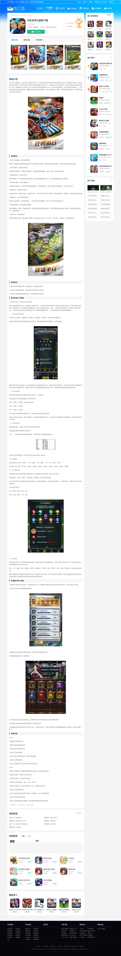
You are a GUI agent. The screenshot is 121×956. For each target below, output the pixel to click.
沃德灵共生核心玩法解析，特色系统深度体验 (93, 217)
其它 (8, 939)
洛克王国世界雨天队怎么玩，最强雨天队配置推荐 (93, 208)
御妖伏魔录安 (65, 928)
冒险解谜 (17, 937)
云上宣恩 (82, 937)
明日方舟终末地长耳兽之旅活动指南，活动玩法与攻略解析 (106, 217)
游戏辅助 (35, 939)
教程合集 (97, 2)
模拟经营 (17, 935)
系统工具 (27, 931)
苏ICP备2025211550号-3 (65, 949)
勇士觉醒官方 (73, 933)
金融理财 (35, 935)
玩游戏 (79, 2)
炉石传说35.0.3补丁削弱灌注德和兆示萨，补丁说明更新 (93, 212)
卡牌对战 (17, 933)
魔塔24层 (64, 931)
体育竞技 (29, 15)
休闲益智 (9, 931)
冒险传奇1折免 (74, 931)
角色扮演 (9, 928)
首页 (20, 15)
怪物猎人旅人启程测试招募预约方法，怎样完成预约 (106, 196)
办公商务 (27, 939)
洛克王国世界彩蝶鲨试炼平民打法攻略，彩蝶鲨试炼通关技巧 (93, 204)
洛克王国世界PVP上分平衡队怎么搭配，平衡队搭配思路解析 (106, 212)
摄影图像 (35, 933)
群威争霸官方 (65, 935)
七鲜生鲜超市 (83, 931)
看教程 (91, 2)
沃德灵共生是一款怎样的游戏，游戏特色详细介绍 (93, 200)
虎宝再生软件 (91, 931)
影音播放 (35, 928)
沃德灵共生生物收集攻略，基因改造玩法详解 (106, 200)
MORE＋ (109, 15)
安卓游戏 (24, 15)
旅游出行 (27, 937)
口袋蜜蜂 (90, 935)
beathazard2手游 (74, 935)
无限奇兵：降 (73, 928)
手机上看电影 (101, 928)
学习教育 (35, 931)
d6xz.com (45, 949)
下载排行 (111, 2)
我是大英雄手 (73, 937)
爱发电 (89, 933)
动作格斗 (17, 928)
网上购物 (27, 935)
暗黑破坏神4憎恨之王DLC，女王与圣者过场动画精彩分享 (106, 208)
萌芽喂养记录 (91, 937)
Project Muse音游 (66, 937)
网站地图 (81, 946)
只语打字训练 (83, 935)
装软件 (85, 2)
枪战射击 (17, 931)
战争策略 (9, 933)
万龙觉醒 (63, 933)
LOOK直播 (90, 928)
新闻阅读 (27, 933)
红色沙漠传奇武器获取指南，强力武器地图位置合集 (93, 196)
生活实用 (35, 937)
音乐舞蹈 (9, 935)
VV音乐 (82, 928)
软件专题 (104, 2)
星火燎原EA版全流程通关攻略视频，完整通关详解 (106, 204)
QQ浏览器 (82, 933)
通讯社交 (27, 928)
